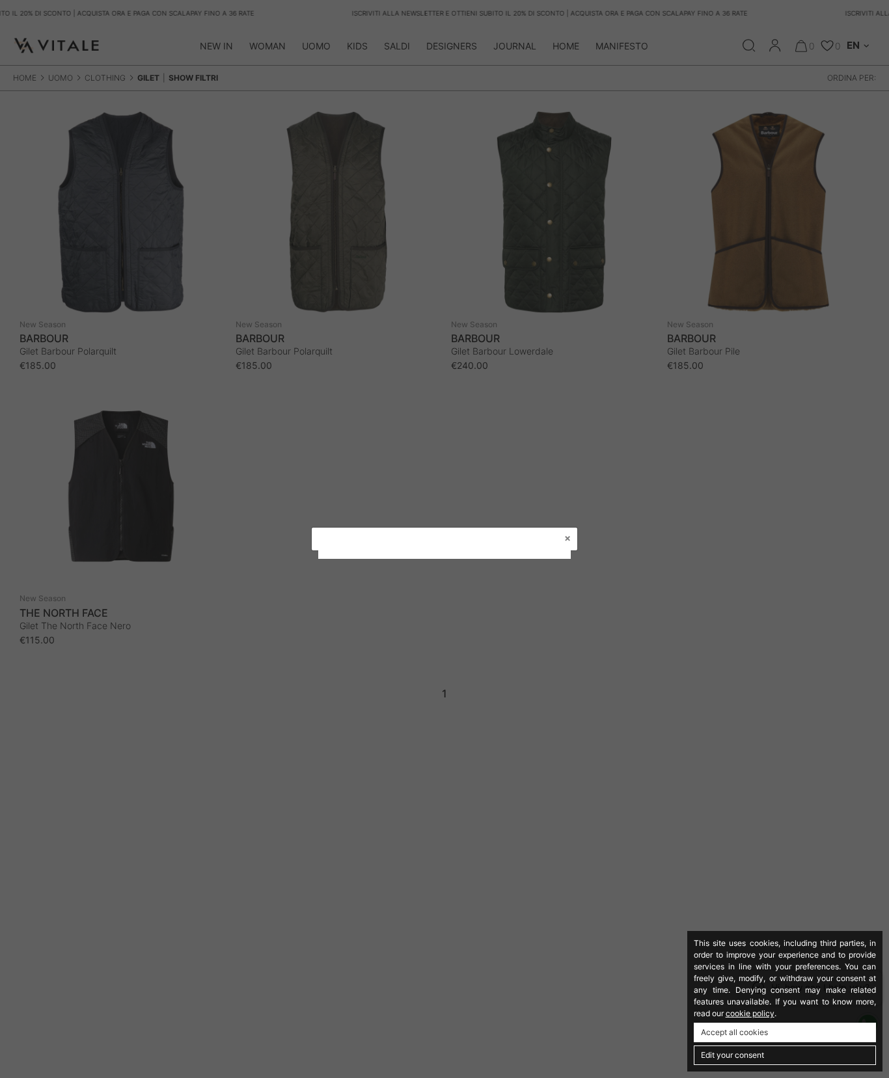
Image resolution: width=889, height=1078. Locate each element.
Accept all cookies (734, 1032)
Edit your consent (732, 1055)
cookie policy (750, 1013)
